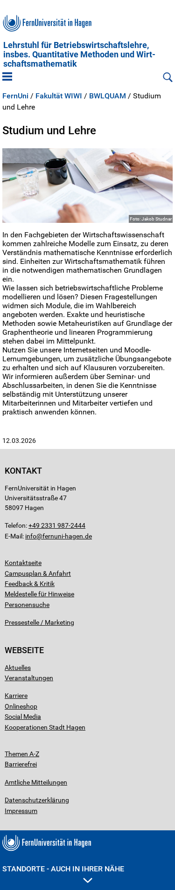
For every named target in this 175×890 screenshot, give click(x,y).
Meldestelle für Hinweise (39, 594)
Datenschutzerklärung (37, 800)
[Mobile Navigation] (7, 77)
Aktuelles (18, 667)
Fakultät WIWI (58, 96)
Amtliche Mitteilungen (36, 782)
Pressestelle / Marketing (39, 622)
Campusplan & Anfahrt (38, 573)
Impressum (21, 810)
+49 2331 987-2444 (56, 525)
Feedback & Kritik (30, 583)
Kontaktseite (23, 562)
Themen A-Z (22, 754)
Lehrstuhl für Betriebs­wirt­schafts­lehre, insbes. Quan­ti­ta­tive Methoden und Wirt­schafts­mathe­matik (79, 55)
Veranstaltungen (29, 678)
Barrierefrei (21, 764)
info (30, 536)
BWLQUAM (107, 96)
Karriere (16, 695)
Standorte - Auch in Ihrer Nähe (63, 868)
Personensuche (27, 604)
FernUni (15, 96)
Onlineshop (21, 706)
